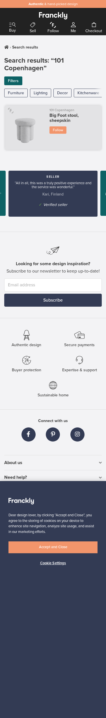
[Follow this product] (10, 110)
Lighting (40, 93)
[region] (53, 599)
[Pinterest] (53, 434)
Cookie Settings (53, 563)
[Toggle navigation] (12, 25)
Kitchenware (88, 93)
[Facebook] (28, 434)
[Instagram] (77, 434)
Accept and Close (53, 547)
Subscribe (53, 300)
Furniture (16, 93)
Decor (62, 93)
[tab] (53, 462)
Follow (58, 130)
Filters (13, 80)
